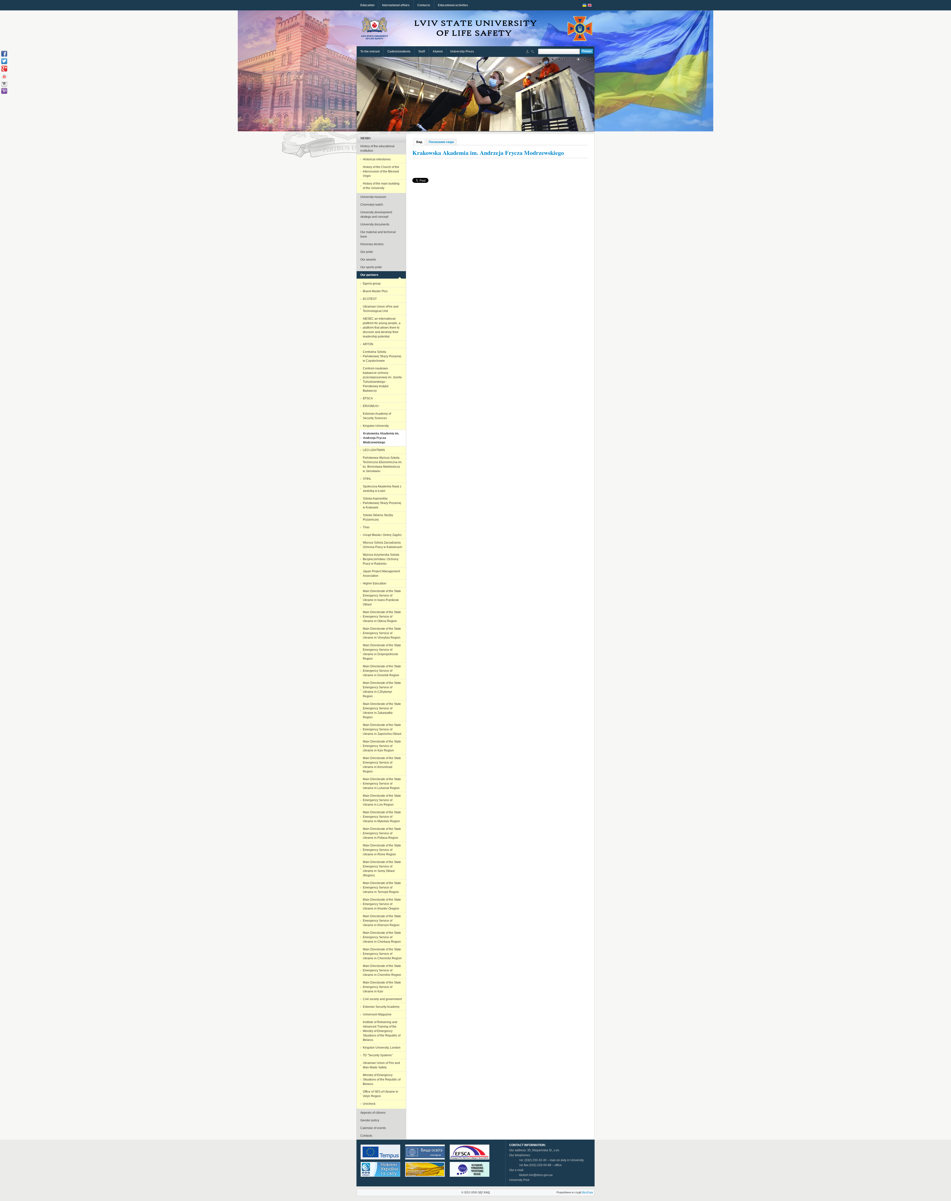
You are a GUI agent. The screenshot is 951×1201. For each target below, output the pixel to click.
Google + (4, 69)
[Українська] (584, 5)
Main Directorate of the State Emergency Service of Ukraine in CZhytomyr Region (382, 689)
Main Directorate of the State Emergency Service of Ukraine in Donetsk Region (382, 671)
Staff (421, 51)
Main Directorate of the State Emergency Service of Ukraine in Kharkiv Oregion (382, 904)
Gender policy (369, 1120)
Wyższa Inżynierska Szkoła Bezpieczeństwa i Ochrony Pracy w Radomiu (381, 559)
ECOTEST (370, 299)
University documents (374, 224)
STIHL (367, 478)
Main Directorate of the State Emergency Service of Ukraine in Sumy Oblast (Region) (382, 868)
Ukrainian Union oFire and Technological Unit (380, 309)
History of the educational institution (377, 148)
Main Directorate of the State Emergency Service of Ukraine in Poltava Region (382, 833)
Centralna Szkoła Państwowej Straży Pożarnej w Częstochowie (382, 356)
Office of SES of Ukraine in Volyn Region (380, 1094)
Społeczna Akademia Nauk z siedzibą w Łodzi (382, 489)
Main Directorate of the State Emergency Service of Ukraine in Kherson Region (382, 920)
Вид (420, 142)
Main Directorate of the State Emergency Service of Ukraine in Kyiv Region (382, 746)
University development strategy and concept (376, 214)
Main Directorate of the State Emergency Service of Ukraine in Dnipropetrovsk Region (382, 652)
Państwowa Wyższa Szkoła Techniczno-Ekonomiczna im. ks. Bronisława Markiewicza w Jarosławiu (382, 464)
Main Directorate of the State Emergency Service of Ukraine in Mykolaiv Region (382, 817)
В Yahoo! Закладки (4, 91)
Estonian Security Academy (381, 1007)
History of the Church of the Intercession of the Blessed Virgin (381, 171)
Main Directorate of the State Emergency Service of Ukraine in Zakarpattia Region (382, 710)
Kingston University (376, 426)
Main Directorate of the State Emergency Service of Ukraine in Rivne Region (382, 850)
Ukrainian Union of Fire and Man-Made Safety (381, 1065)
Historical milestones (377, 159)
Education (367, 5)
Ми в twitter (4, 61)
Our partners (369, 275)
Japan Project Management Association (381, 573)
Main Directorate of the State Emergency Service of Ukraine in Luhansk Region (382, 783)
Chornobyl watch (371, 204)
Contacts (423, 5)
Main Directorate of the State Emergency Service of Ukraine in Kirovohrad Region (382, 764)
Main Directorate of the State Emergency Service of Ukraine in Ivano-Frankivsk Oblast (382, 597)
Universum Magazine (377, 1014)
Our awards (368, 259)
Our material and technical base (378, 234)
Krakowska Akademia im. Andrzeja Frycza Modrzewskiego (381, 438)
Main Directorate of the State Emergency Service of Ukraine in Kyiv (382, 987)
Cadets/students (399, 51)
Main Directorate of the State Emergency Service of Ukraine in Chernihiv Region (382, 970)
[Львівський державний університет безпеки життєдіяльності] (375, 28)
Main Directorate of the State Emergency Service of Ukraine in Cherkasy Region (382, 937)
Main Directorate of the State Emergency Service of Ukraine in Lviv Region (382, 800)
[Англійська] (589, 5)
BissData (587, 1192)
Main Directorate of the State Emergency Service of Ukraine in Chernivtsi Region (382, 954)
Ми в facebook (4, 54)
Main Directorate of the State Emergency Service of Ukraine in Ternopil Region (382, 887)
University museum (373, 197)
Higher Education (374, 583)
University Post (519, 1180)
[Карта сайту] (527, 52)
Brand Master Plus (375, 291)
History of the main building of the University (381, 186)
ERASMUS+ (371, 406)
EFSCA (368, 398)
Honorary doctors (372, 244)
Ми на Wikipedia (4, 83)
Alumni (438, 51)
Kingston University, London (381, 1047)
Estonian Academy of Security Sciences (377, 416)
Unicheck (369, 1103)
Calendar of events (373, 1128)
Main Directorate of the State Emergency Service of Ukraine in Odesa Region (382, 616)
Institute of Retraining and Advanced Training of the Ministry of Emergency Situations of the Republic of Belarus (381, 1031)
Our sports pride (371, 267)
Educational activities (453, 5)
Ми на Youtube (4, 76)
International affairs (396, 5)
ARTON (368, 344)
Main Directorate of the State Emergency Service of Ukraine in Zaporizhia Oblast (382, 729)
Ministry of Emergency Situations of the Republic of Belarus (381, 1079)
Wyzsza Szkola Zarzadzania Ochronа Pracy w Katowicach (382, 545)
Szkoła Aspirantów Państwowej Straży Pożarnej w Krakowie (382, 503)
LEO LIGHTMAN (374, 450)
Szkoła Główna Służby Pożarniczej (378, 517)
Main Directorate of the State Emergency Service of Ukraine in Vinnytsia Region (382, 633)
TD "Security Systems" (378, 1055)
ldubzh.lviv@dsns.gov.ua (536, 1175)
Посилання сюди (441, 142)
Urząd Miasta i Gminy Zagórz (382, 535)
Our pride (366, 252)
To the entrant (370, 51)
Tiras (366, 527)
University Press (462, 51)
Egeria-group (372, 283)
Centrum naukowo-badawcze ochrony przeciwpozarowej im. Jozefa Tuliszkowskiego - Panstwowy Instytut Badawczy (382, 379)
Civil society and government (382, 999)
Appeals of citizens (373, 1112)
